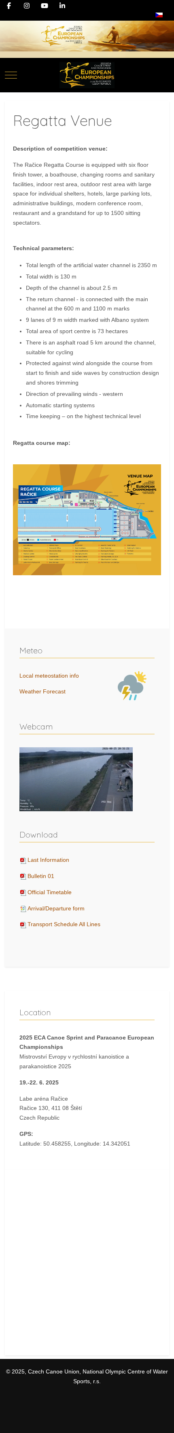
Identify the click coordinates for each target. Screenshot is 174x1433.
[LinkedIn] (62, 5)
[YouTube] (44, 5)
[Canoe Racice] (87, 75)
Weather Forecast (42, 691)
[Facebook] (9, 5)
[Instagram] (27, 5)
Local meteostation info (49, 675)
